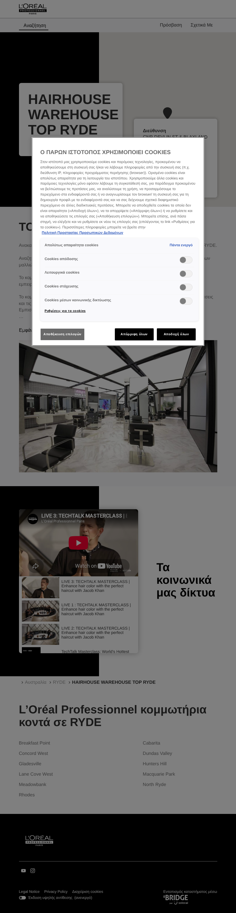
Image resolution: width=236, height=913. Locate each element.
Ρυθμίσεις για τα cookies (65, 310)
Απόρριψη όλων (134, 334)
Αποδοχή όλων (176, 334)
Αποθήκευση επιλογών (62, 334)
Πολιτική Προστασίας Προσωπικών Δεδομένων (82, 233)
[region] (118, 241)
